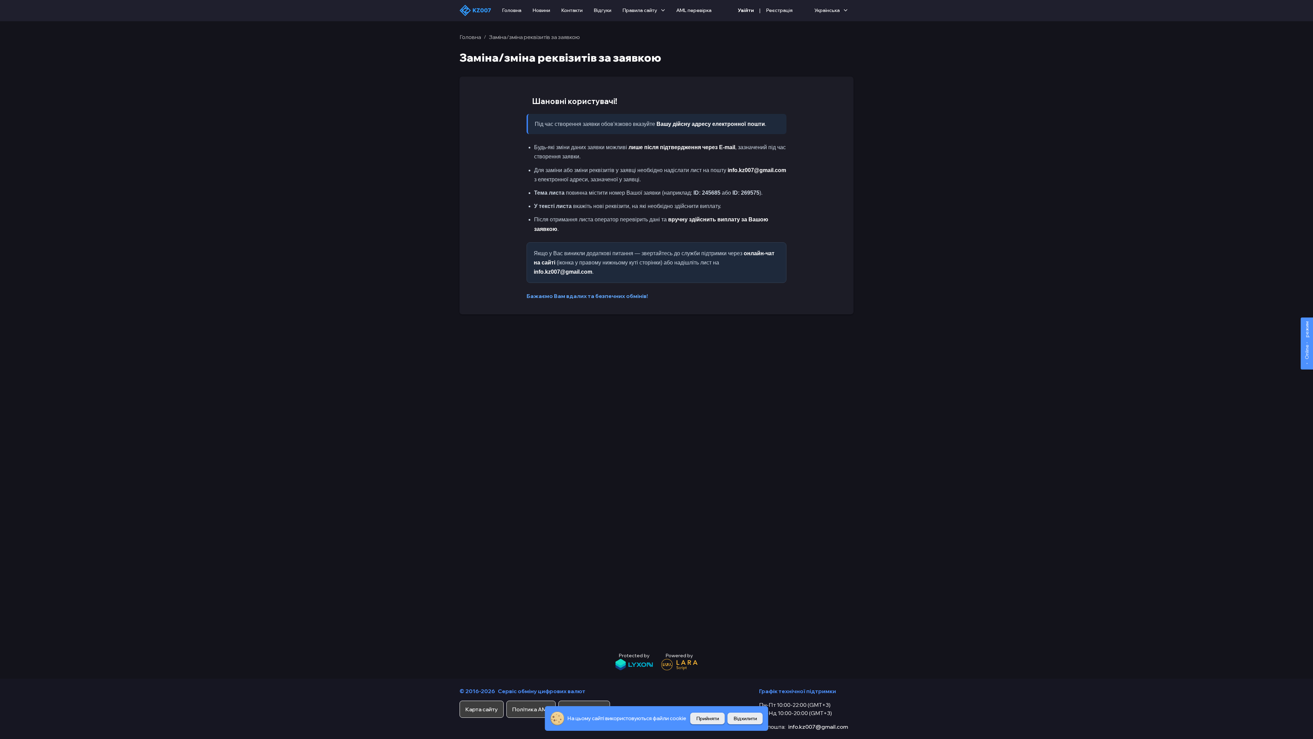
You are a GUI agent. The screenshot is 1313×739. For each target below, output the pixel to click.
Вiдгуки (602, 10)
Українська (827, 10)
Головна (511, 10)
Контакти (572, 10)
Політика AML (531, 709)
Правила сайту (639, 10)
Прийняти (707, 718)
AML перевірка (694, 10)
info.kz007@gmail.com (818, 726)
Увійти (746, 10)
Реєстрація (779, 10)
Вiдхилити (745, 718)
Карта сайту (481, 709)
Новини (541, 10)
